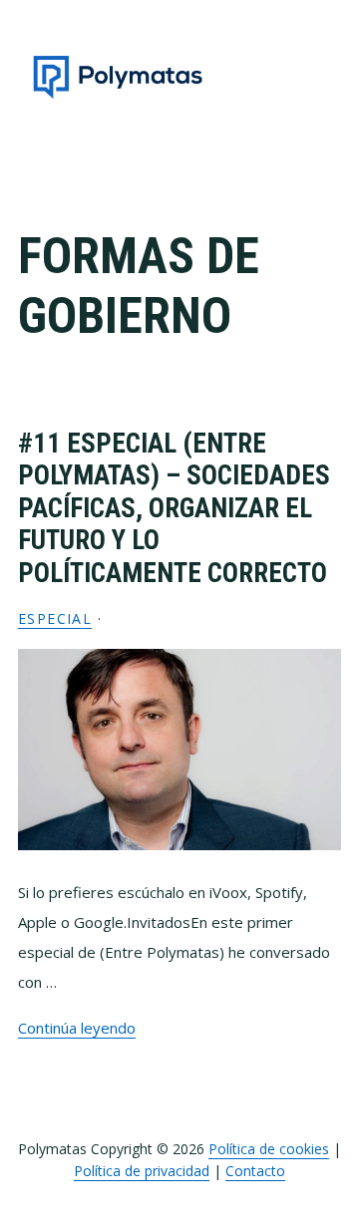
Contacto (255, 1170)
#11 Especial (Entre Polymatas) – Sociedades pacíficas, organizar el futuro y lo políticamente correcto (174, 508)
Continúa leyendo (77, 1028)
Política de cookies (268, 1148)
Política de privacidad (141, 1170)
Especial (55, 618)
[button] (328, 77)
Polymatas (117, 77)
